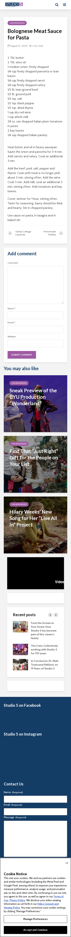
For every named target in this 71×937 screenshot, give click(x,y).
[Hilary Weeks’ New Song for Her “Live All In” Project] (35, 524)
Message (15, 817)
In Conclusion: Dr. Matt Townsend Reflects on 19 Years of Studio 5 (44, 664)
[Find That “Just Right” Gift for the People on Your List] (35, 464)
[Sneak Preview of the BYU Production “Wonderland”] (35, 403)
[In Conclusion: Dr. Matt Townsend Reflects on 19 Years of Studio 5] (20, 664)
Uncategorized (17, 23)
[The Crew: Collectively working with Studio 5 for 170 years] (20, 649)
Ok (67, 862)
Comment (13, 263)
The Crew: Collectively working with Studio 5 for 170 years (44, 649)
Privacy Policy (17, 900)
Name (11, 308)
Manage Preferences (35, 919)
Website (12, 336)
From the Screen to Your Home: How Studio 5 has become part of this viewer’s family (43, 630)
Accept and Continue (35, 929)
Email (11, 322)
